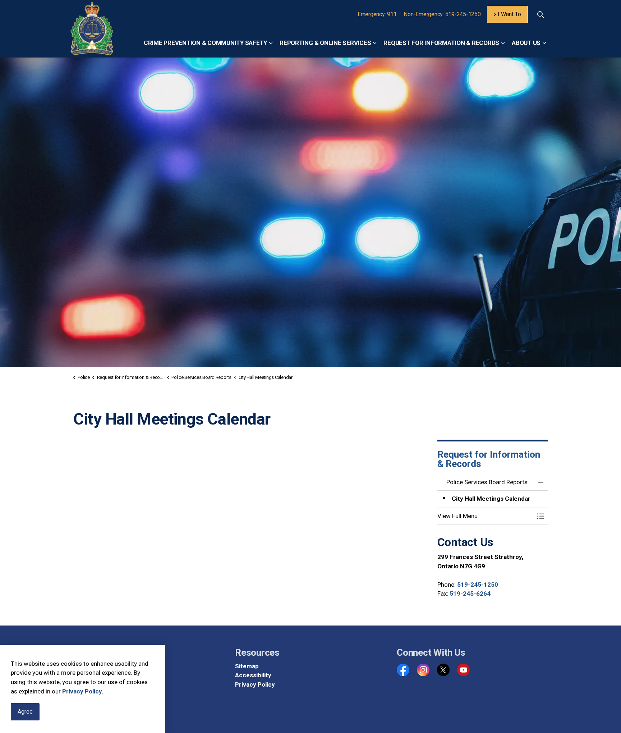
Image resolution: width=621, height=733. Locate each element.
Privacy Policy (82, 691)
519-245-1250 (477, 584)
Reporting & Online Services (325, 42)
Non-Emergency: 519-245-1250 (442, 14)
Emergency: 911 (377, 14)
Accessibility (253, 675)
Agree (25, 711)
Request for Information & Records (441, 42)
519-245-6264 (470, 593)
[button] (485, 516)
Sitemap (247, 666)
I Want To (509, 14)
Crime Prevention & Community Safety (205, 42)
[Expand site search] (540, 14)
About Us (526, 42)
